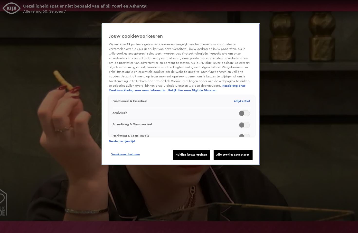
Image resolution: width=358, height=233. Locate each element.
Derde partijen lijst (122, 141)
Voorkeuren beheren (125, 154)
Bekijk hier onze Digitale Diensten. (192, 90)
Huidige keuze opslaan (191, 154)
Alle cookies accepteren (233, 154)
